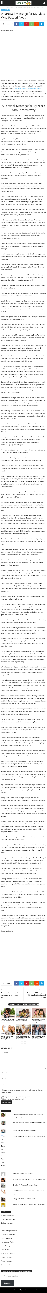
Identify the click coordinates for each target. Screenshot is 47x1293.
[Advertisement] (23, 55)
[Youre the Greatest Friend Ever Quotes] (23, 1013)
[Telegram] (41, 24)
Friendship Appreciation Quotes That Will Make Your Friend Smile (8, 1021)
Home (2, 7)
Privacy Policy (18, 1290)
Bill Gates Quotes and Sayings (23, 1173)
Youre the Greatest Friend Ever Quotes (21, 1020)
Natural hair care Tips (8, 1253)
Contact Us (35, 1290)
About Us (27, 1290)
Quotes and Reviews (7, 1265)
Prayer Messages (6, 1261)
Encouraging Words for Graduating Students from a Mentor (38, 1037)
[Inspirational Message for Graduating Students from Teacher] (23, 1030)
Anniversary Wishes (7, 1215)
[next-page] (25, 1042)
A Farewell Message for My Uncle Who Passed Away (36, 995)
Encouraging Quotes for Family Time (24, 1130)
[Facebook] (16, 24)
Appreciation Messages (8, 1219)
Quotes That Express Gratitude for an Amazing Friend (7, 1037)
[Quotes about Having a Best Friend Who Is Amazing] (39, 1013)
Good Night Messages (8, 1234)
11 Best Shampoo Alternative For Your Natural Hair (29, 1179)
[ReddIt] (36, 24)
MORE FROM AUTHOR (30, 1004)
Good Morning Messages (9, 1231)
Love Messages (10, 7)
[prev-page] (22, 1042)
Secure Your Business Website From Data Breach (29, 1136)
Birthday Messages (7, 1223)
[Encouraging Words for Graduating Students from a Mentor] (39, 1030)
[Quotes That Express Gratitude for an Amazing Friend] (8, 1030)
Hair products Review (8, 1242)
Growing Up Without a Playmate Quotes (25, 1185)
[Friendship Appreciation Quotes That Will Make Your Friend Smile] (8, 1013)
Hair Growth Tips (6, 1238)
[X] (21, 24)
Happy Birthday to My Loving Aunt (24, 1199)
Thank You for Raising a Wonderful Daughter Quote (29, 1204)
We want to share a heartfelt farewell (28, 88)
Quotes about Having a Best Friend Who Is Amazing (38, 1021)
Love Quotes (5, 1250)
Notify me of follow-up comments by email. (16, 1097)
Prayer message (6, 1257)
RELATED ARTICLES (15, 1004)
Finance (3, 1227)
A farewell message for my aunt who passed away (10, 995)
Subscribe (8, 1283)
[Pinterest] (26, 24)
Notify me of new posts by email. (13, 1099)
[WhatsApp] (31, 24)
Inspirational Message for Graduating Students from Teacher (23, 1037)
